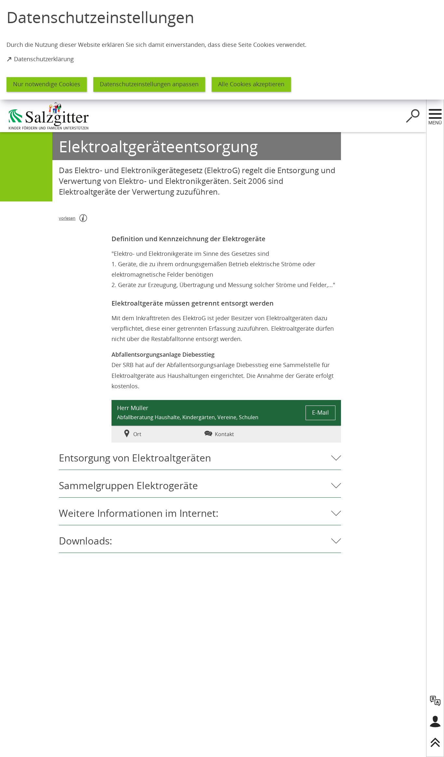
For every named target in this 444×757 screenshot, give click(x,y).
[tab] (150, 434)
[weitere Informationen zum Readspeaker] (83, 218)
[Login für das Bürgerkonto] (435, 721)
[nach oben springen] (435, 742)
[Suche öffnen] (413, 116)
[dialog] (222, 50)
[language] (435, 700)
